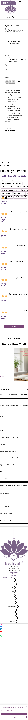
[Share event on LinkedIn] (8, 165)
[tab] (11, 395)
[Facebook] (14, 627)
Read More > (7, 121)
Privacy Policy (12, 710)
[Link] (10, 7)
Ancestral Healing (11, 183)
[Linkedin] (14, 629)
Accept (13, 714)
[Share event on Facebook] (0, 165)
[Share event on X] (4, 165)
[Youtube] (14, 631)
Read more (12, 231)
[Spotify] (14, 636)
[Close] (26, 707)
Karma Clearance (11, 190)
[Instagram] (14, 624)
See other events (14, 43)
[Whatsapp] (14, 633)
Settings (14, 717)
